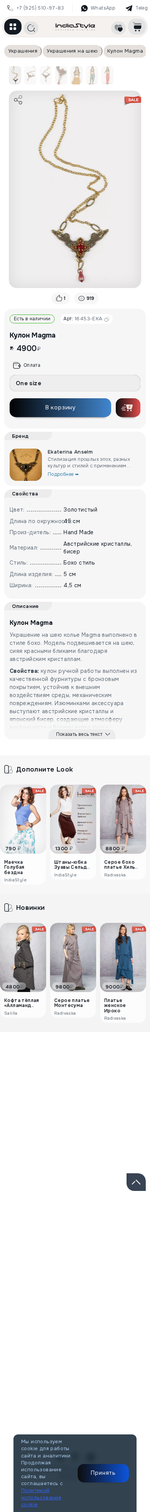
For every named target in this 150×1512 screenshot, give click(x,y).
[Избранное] (118, 28)
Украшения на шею (72, 51)
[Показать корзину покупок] (137, 27)
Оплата (31, 365)
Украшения (23, 51)
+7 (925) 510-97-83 (40, 8)
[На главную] (75, 27)
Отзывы (47, 1069)
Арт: (82, 318)
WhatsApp (103, 8)
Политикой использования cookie (41, 1497)
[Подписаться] (130, 1237)
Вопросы (120, 1069)
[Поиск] (31, 28)
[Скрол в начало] (136, 1182)
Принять (103, 1472)
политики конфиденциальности (83, 1263)
